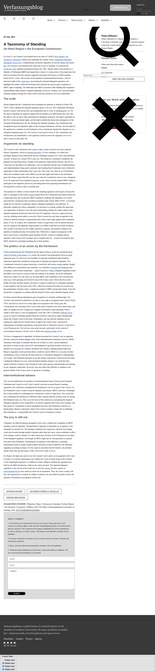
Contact (19, 638)
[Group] (23, 6)
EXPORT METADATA (15, 497)
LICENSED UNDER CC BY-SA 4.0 (44, 491)
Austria (47, 468)
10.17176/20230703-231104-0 (27, 510)
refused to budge (50, 331)
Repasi (31, 195)
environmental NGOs (12, 471)
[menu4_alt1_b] (8, 18)
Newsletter (8, 638)
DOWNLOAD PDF (14, 491)
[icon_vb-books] (36, 18)
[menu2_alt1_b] (27, 18)
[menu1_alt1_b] (17, 18)
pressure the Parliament (60, 267)
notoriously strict (10, 69)
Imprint (38, 638)
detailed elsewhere (34, 152)
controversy (25, 81)
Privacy (29, 638)
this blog (18, 349)
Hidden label (10, 660)
